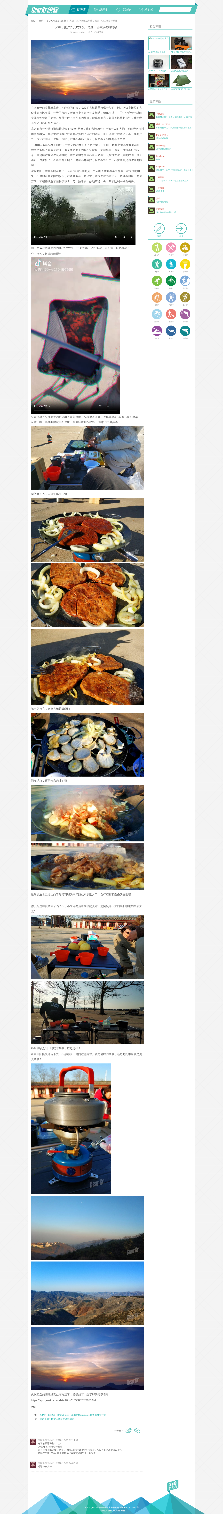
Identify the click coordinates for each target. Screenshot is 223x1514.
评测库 (81, 9)
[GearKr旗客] (47, 11)
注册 (159, 236)
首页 (33, 20)
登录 (181, 236)
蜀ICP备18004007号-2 (130, 1507)
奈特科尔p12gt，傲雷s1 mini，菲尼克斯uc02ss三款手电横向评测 (73, 1415)
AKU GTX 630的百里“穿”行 (182, 52)
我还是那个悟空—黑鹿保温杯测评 (57, 1419)
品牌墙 (126, 9)
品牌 (41, 20)
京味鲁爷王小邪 (46, 1440)
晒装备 (103, 9)
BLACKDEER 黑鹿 (56, 20)
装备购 (148, 9)
